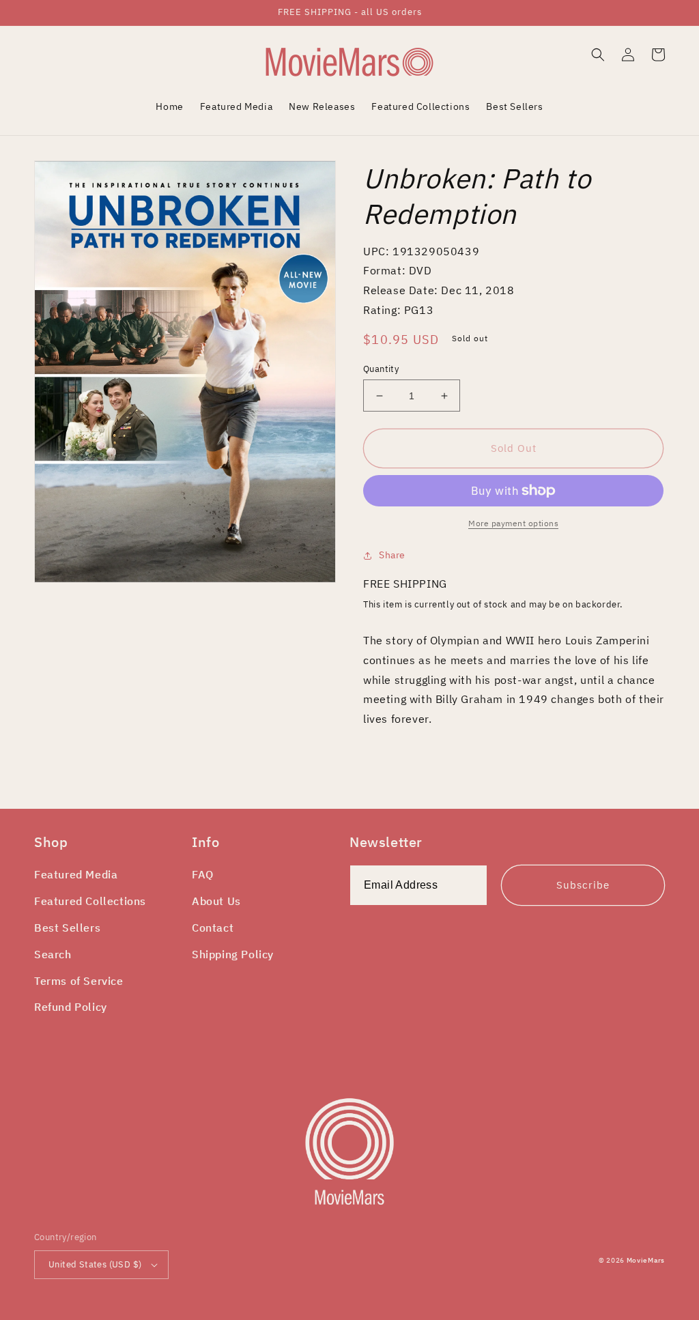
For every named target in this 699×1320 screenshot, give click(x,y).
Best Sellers (67, 927)
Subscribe (583, 884)
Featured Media (75, 874)
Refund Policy (70, 1007)
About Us (216, 901)
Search (53, 954)
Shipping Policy (233, 954)
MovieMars (646, 1260)
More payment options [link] (513, 523)
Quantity (381, 369)
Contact (212, 927)
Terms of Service (79, 981)
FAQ (203, 874)
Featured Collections (90, 901)
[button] (598, 55)
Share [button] (392, 555)
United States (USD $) (94, 1264)
